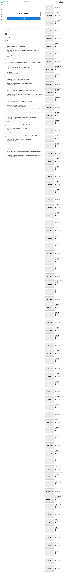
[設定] (1, 19)
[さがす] (1, 7)
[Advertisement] (53, 580)
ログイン (61, 1)
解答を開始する (24, 18)
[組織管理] (1, 14)
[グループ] (1, 9)
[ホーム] (1, 5)
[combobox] (34, 1)
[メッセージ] (1, 17)
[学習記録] (1, 12)
